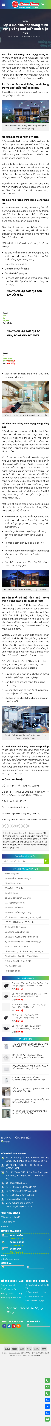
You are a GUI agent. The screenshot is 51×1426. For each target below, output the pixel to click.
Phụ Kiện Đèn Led (13, 965)
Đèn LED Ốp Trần (13, 883)
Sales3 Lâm (15, 1248)
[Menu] (3, 4)
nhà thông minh (20, 199)
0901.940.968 (28, 1194)
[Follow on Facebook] (4, 1326)
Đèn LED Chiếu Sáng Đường (18, 912)
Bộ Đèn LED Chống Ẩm (15, 927)
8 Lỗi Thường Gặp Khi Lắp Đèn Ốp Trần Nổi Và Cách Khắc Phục (30, 1100)
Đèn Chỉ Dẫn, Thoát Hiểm (16, 946)
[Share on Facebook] (9, 826)
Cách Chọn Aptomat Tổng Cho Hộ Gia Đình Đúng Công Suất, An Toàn (28, 1078)
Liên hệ (4, 1226)
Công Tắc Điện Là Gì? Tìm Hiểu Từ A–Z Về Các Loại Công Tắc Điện (30, 1067)
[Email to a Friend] (18, 826)
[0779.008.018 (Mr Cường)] (47, 1387)
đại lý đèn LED (26, 634)
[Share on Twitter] (13, 826)
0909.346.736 (29, 1186)
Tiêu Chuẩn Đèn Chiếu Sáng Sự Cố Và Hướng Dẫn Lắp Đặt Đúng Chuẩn (30, 1044)
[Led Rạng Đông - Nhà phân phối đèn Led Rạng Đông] (25, 4)
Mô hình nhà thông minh (27, 838)
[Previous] (3, 313)
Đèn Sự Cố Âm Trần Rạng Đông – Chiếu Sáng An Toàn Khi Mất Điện (28, 1056)
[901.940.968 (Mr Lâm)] (47, 1394)
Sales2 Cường (17, 1242)
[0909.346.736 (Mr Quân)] (47, 1381)
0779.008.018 (30, 1190)
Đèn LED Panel (11, 892)
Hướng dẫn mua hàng (11, 1293)
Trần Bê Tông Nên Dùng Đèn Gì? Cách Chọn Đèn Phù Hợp (30, 1089)
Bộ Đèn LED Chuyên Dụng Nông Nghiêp (23, 917)
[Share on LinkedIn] (28, 826)
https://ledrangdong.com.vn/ (25, 813)
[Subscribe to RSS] (18, 1326)
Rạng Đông (14, 847)
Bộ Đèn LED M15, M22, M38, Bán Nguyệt (23, 941)
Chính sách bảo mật (35, 1296)
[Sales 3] (47, 1413)
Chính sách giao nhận (36, 1292)
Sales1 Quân (16, 1235)
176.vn (39, 1355)
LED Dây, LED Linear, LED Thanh (19, 922)
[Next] (10, 313)
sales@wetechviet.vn (22, 1198)
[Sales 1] (47, 1400)
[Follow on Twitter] (9, 1326)
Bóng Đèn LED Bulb (14, 888)
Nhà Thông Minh (12, 873)
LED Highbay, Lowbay (15, 902)
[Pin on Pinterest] (23, 826)
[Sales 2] (47, 1407)
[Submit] (46, 861)
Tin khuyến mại (8, 1285)
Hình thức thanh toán (11, 1297)
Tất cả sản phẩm (13, 970)
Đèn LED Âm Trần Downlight (18, 878)
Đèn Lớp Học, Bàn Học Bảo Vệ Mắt (21, 956)
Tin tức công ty (8, 1221)
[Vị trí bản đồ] (47, 1419)
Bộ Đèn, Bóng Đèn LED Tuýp (18, 897)
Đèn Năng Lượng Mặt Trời (17, 931)
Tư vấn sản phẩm (9, 1289)
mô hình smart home (27, 844)
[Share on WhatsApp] (4, 826)
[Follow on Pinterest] (14, 1326)
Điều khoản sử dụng (35, 1300)
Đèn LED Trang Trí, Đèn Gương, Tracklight (24, 951)
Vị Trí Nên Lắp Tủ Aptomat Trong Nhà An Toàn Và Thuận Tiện (29, 1111)
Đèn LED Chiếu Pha (14, 907)
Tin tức (25, 21)
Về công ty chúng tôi (10, 1217)
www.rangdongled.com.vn (19, 1206)
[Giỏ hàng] (42, 4)
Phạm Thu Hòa (37, 36)
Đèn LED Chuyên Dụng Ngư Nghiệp (21, 936)
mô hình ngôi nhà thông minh (21, 835)
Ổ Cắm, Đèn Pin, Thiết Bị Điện (18, 961)
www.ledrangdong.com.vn (19, 1202)
